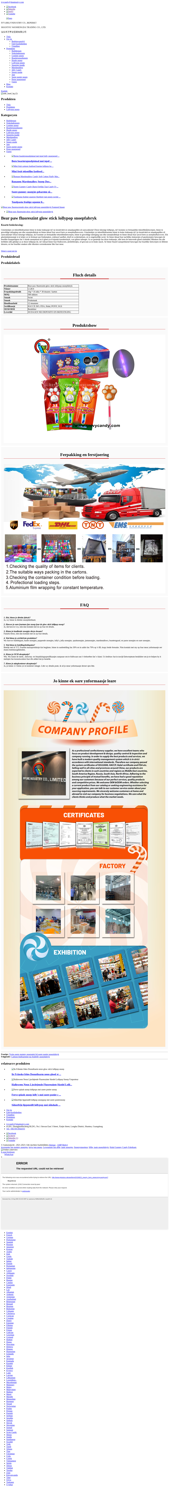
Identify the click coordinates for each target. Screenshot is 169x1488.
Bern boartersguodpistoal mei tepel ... (32, 161)
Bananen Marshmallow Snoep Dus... (31, 181)
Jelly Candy (17, 70)
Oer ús (9, 39)
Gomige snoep (18, 56)
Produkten (10, 48)
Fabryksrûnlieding (19, 44)
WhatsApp (8, 1154)
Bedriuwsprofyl (18, 41)
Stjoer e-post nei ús (9, 251)
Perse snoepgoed (19, 79)
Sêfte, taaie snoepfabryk (99, 1147)
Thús (8, 37)
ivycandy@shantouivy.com (12, 2)
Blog (8, 84)
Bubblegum (16, 51)
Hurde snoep (17, 60)
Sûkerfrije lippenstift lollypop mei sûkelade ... (36, 1105)
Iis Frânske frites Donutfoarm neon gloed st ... (36, 1074)
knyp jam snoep (35, 1147)
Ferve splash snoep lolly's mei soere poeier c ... (36, 1094)
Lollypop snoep (18, 63)
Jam (13, 75)
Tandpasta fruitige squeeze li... (28, 202)
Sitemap (52, 1145)
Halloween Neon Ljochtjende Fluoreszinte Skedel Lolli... (42, 1084)
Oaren (14, 82)
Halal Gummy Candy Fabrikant (123, 1147)
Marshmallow (17, 67)
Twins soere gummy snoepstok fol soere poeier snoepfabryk (34, 1054)
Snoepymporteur (81, 1147)
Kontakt (9, 86)
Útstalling (16, 46)
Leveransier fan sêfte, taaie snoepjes (58, 1147)
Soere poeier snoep (19, 77)
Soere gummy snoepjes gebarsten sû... (32, 191)
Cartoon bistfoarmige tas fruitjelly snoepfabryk (30, 1057)
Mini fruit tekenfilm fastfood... (28, 171)
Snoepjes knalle (18, 65)
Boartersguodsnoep (20, 58)
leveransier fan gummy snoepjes (14, 1147)
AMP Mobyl (62, 1145)
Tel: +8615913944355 (15, 1129)
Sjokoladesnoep (18, 53)
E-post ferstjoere (8, 1152)
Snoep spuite (17, 72)
